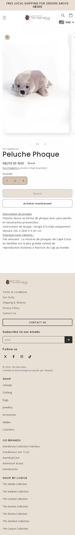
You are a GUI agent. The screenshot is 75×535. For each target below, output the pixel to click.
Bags (5, 400)
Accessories (9, 414)
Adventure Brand (13, 463)
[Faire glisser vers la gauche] (30, 144)
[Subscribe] (68, 339)
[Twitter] (5, 356)
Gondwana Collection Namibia (21, 446)
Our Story (8, 297)
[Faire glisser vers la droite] (45, 144)
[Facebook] (13, 356)
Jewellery (8, 407)
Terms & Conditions (15, 292)
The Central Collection (15, 499)
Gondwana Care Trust (16, 452)
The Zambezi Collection (16, 521)
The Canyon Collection (15, 528)
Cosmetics (8, 429)
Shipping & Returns (14, 302)
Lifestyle (7, 385)
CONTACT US (37, 322)
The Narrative (19, 367)
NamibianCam (11, 457)
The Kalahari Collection (16, 491)
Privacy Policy (11, 308)
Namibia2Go (10, 469)
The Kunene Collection (15, 506)
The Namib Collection (15, 484)
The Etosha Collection (15, 513)
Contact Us (9, 313)
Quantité (7, 173)
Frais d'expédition (11, 168)
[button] (4, 18)
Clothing (7, 392)
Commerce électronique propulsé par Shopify (27, 370)
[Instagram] (22, 356)
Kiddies (7, 422)
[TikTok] (30, 356)
